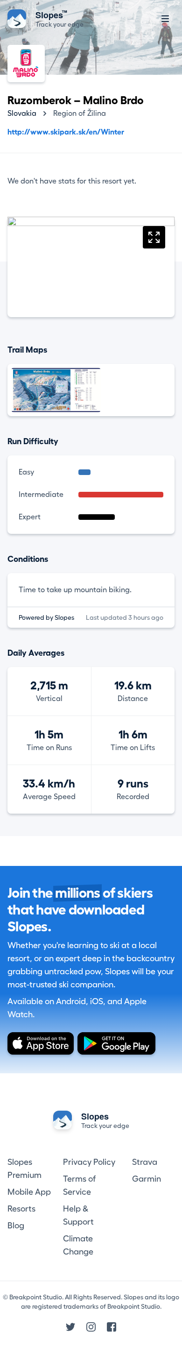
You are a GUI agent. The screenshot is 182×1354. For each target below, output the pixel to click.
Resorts (21, 1209)
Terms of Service (79, 1185)
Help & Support (78, 1215)
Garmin (146, 1179)
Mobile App (29, 1192)
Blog (15, 1225)
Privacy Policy (89, 1162)
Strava (144, 1162)
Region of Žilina (79, 113)
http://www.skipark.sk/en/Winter (65, 132)
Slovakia (21, 113)
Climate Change (78, 1245)
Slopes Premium (24, 1168)
